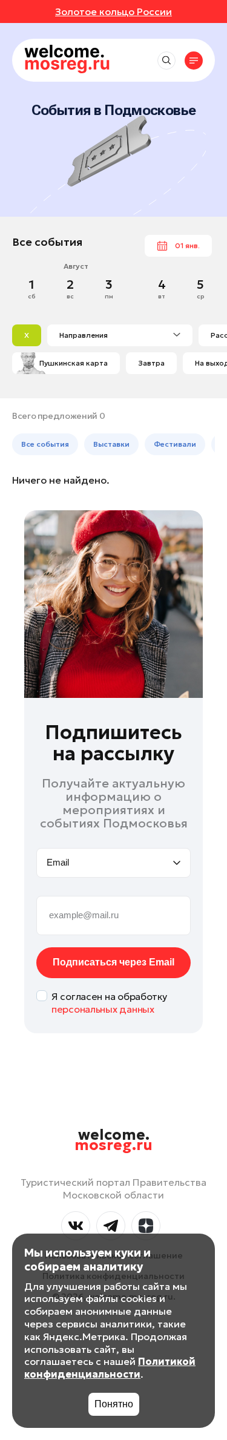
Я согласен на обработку (109, 1002)
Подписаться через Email (113, 962)
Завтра (151, 362)
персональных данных (102, 1009)
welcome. (113, 1140)
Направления (83, 335)
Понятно (113, 1404)
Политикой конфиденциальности (110, 1367)
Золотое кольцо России (113, 11)
